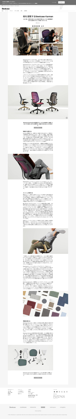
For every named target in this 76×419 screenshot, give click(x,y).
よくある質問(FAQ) (20, 391)
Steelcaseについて (10, 389)
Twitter (62, 392)
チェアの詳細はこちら (38, 127)
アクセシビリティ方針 (31, 397)
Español (61, 8)
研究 (21, 10)
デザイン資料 (17, 10)
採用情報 (9, 393)
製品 (2, 10)
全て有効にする (61, 2)
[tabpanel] (38, 41)
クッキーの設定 (30, 393)
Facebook (59, 392)
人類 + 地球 (9, 391)
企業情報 (25, 10)
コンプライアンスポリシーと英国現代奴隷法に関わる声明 (32, 395)
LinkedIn (57, 392)
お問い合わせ (12, 5)
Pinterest (67, 392)
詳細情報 (36, 3)
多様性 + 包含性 (10, 392)
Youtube (64, 392)
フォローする (55, 389)
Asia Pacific (6, 5)
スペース (6, 10)
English (61, 7)
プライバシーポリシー (31, 392)
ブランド (11, 10)
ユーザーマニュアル (21, 392)
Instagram (54, 392)
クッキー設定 (54, 2)
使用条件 (29, 391)
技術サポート (20, 393)
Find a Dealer (17, 5)
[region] (38, 2)
